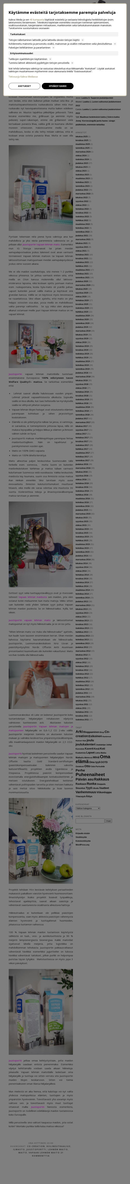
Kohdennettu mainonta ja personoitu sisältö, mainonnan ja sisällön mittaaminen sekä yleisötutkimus (60, 43)
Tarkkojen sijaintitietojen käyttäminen (28, 59)
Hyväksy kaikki (57, 85)
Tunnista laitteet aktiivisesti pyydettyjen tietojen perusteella (39, 62)
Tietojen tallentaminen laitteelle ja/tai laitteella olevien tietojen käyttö (44, 39)
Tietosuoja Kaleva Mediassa (23, 76)
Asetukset (24, 85)
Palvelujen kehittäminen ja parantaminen (29, 47)
